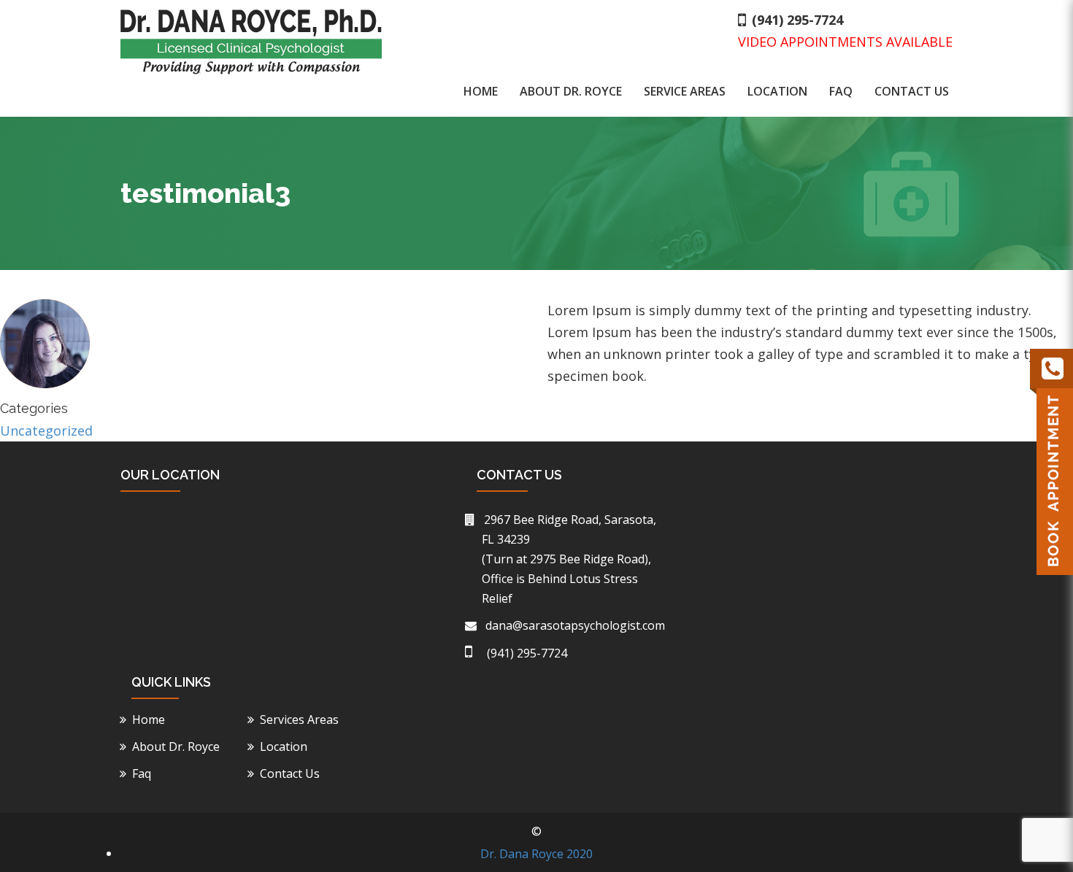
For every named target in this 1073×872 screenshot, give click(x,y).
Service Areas (685, 91)
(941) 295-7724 (797, 19)
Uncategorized (46, 430)
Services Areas (301, 719)
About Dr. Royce (571, 91)
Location (777, 91)
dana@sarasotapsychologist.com (573, 625)
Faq (841, 91)
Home (481, 91)
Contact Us (911, 91)
